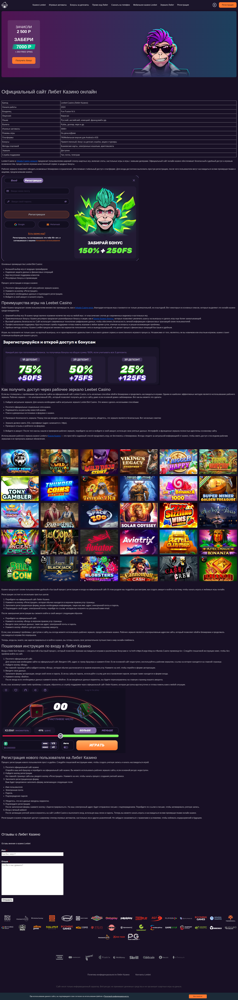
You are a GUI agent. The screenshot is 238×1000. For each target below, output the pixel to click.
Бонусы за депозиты (79, 5)
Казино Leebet (39, 5)
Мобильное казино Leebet (145, 5)
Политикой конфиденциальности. (116, 996)
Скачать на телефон (120, 5)
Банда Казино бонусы (103, 319)
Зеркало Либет (167, 5)
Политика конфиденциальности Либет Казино (109, 975)
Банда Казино (54, 436)
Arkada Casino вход (84, 308)
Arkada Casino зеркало (26, 161)
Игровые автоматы (58, 5)
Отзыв (4, 861)
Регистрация (183, 5)
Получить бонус (24, 60)
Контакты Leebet (143, 975)
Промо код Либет (100, 5)
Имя (3, 850)
